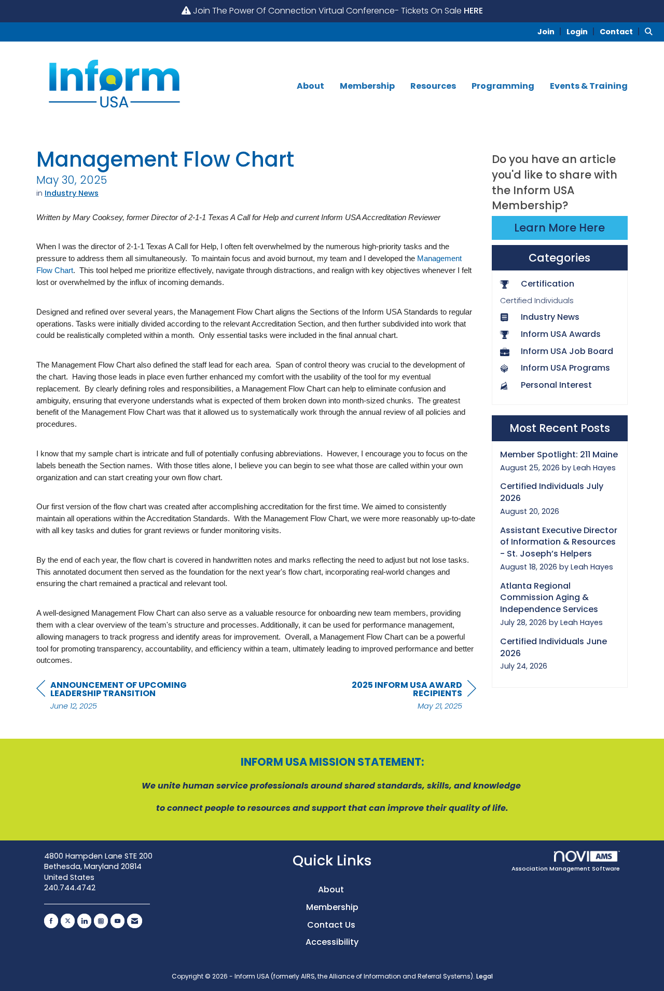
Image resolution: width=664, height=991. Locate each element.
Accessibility (332, 942)
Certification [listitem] (547, 284)
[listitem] (550, 31)
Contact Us (332, 925)
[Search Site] (650, 31)
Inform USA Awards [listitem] (561, 334)
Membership (367, 86)
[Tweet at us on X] (68, 921)
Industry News (72, 193)
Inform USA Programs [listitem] (565, 368)
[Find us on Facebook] (51, 921)
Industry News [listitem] (550, 317)
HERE (473, 11)
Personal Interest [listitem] (556, 385)
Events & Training (589, 86)
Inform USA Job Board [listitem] (567, 351)
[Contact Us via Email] (134, 921)
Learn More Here (559, 227)
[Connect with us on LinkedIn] (84, 921)
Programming (503, 86)
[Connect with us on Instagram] (101, 921)
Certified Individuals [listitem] (537, 300)
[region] (398, 697)
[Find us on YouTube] (117, 921)
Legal (484, 976)
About (310, 86)
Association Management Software (565, 868)
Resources (433, 86)
